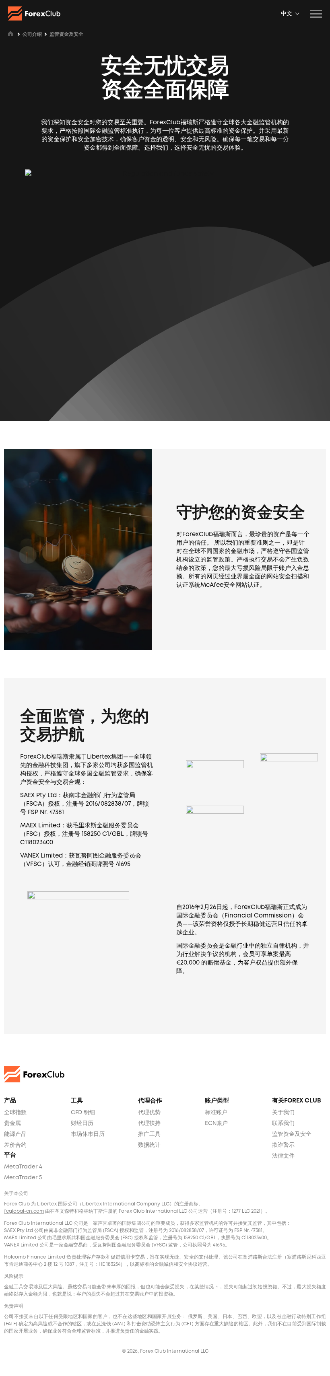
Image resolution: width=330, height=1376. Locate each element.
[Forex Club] (34, 13)
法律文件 (283, 1156)
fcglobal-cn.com (24, 1211)
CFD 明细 (83, 1112)
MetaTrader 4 (23, 1166)
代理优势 (149, 1112)
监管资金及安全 (291, 1134)
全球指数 (15, 1112)
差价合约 (15, 1145)
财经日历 (82, 1123)
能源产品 (15, 1134)
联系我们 (283, 1123)
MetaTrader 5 (23, 1177)
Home (10, 33)
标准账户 (216, 1112)
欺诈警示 (283, 1145)
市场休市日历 (88, 1134)
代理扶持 (149, 1123)
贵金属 (12, 1123)
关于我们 (283, 1112)
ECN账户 (216, 1123)
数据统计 (149, 1145)
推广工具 (149, 1134)
